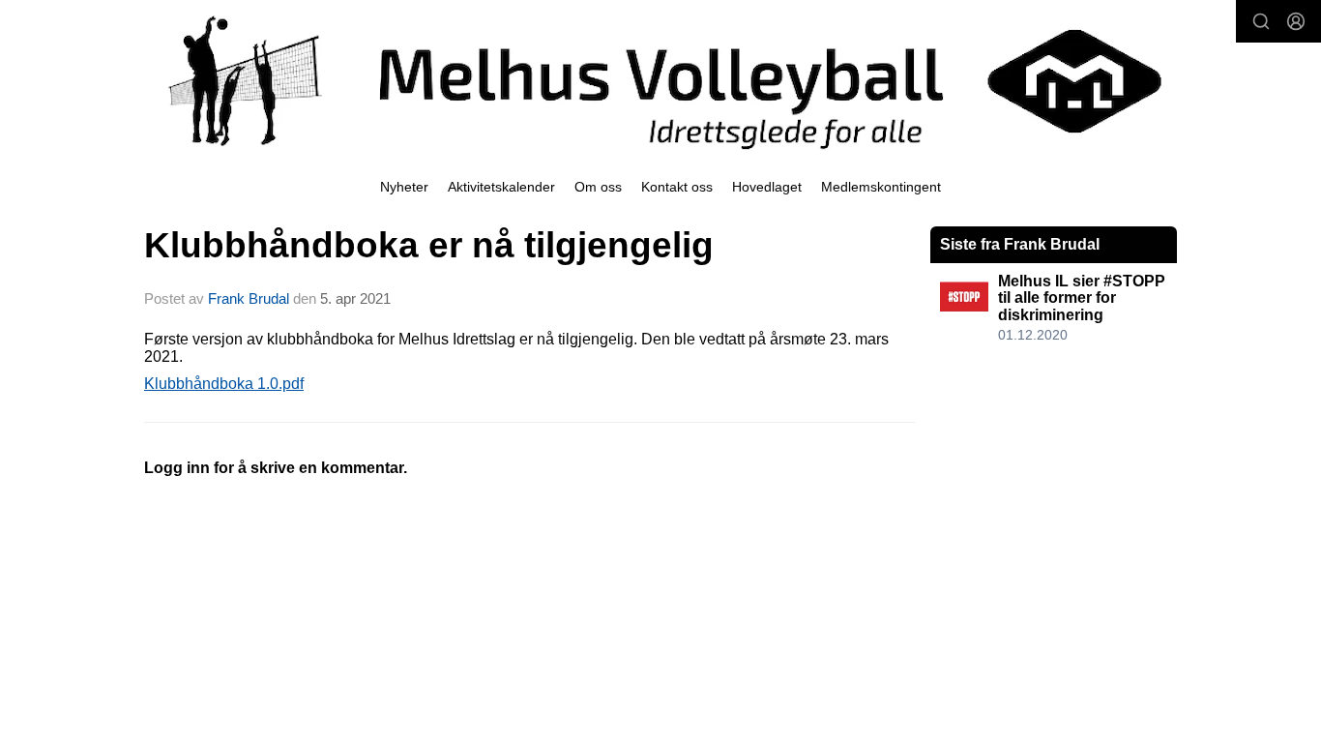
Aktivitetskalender (501, 186)
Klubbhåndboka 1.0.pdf (224, 383)
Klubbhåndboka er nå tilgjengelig (429, 245)
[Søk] (1261, 21)
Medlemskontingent (881, 186)
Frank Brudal (248, 298)
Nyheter (404, 186)
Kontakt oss (677, 186)
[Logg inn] (1295, 21)
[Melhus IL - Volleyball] (660, 81)
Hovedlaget (767, 186)
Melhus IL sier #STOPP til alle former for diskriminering (1081, 298)
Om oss (598, 186)
